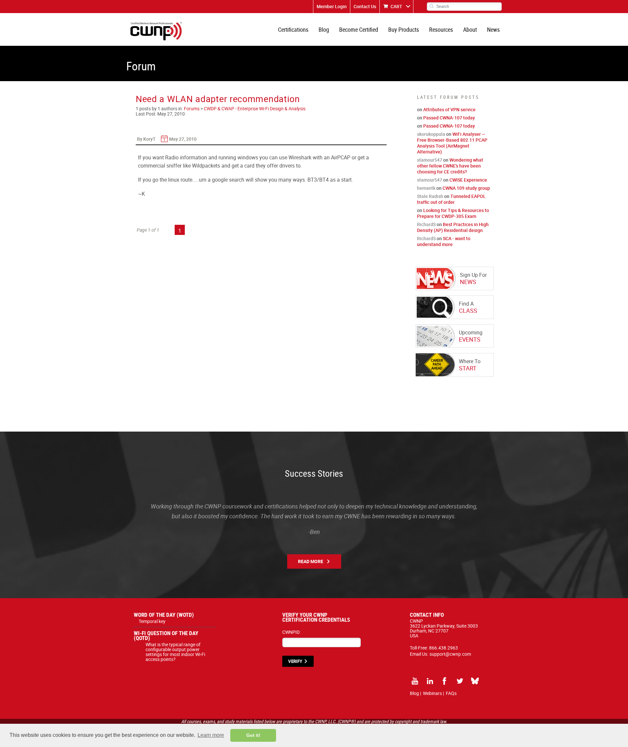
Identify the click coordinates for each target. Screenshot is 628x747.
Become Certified (358, 29)
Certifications (293, 29)
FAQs (451, 693)
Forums (192, 108)
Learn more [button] (211, 735)
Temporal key (152, 621)
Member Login (332, 6)
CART (396, 6)
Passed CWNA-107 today (449, 118)
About (470, 29)
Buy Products (403, 29)
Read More (310, 561)
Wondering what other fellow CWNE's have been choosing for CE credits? (450, 166)
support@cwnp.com (450, 654)
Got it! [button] (253, 735)
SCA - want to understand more (443, 241)
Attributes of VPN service (449, 109)
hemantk (426, 188)
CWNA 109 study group (466, 188)
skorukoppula (431, 134)
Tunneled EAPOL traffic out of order (451, 199)
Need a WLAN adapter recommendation (218, 99)
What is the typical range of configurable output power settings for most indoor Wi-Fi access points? (175, 651)
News (493, 29)
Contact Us (365, 6)
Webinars (432, 693)
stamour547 (429, 160)
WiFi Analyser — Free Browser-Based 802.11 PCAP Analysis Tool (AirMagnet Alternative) (452, 143)
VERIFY (295, 661)
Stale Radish (430, 196)
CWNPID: (291, 632)
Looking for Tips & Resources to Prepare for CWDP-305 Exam (453, 213)
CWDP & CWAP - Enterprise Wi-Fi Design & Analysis (254, 108)
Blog (324, 29)
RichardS (426, 224)
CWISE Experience (468, 180)
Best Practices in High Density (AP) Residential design (453, 227)
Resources (441, 29)
